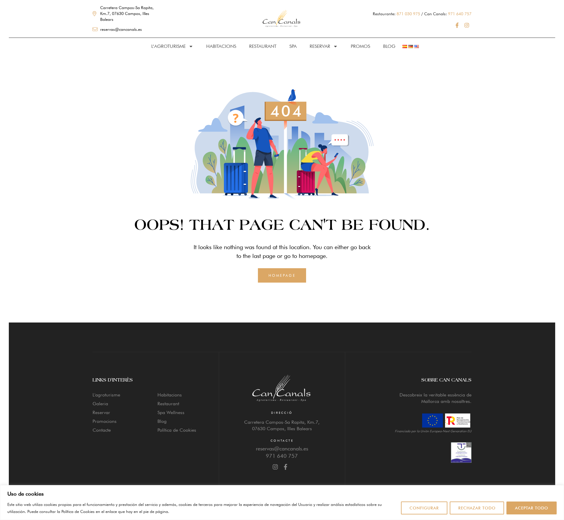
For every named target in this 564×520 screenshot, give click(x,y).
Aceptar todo (531, 508)
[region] (282, 502)
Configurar (424, 508)
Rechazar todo (477, 508)
